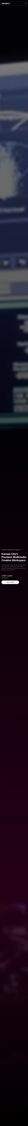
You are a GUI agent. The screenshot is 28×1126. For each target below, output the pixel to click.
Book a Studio (10, 582)
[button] (25, 3)
